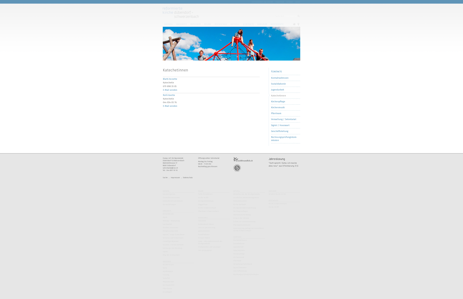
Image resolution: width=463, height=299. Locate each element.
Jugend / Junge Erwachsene (174, 235)
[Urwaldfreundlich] (243, 159)
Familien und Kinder (170, 228)
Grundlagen (167, 292)
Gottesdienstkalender (171, 198)
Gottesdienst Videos (206, 224)
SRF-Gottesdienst (205, 250)
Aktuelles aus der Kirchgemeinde (246, 194)
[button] (169, 24)
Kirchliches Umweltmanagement (246, 198)
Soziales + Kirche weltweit (173, 245)
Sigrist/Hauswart (239, 268)
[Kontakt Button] (298, 24)
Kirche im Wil (203, 198)
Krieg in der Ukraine (241, 218)
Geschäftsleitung (240, 271)
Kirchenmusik (238, 257)
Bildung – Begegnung (171, 221)
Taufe (165, 268)
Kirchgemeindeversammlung (244, 208)
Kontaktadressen (240, 240)
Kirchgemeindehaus (206, 201)
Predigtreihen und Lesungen (209, 247)
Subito (165, 252)
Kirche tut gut (168, 265)
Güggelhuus (203, 204)
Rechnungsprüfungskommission (246, 274)
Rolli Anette (169, 95)
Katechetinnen (239, 250)
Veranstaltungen (169, 204)
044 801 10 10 (172, 170)
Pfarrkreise (167, 289)
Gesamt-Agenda (169, 194)
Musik (165, 217)
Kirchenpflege (239, 254)
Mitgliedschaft (168, 282)
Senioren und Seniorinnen (173, 238)
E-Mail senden (170, 90)
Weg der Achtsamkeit (171, 255)
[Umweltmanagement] (237, 168)
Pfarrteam (237, 261)
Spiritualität (167, 224)
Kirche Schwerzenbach (207, 208)
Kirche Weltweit (239, 204)
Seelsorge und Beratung (172, 248)
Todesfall (166, 278)
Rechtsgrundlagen (240, 211)
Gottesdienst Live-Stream (173, 201)
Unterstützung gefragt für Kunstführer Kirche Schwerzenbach (248, 229)
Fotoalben (202, 221)
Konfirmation (168, 271)
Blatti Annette (170, 79)
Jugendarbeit (238, 247)
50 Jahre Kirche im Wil (277, 194)
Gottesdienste (168, 214)
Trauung (166, 275)
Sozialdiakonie (239, 244)
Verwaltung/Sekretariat (242, 264)
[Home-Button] (295, 24)
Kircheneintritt (168, 285)
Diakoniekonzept (240, 201)
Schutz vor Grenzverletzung (244, 222)
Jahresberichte (204, 231)
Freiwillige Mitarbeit (171, 241)
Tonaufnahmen (204, 235)
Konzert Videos (204, 238)
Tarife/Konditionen (205, 194)
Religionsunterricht (170, 231)
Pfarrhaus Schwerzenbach (208, 211)
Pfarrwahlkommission (241, 225)
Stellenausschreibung (242, 215)
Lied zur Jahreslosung (206, 228)
